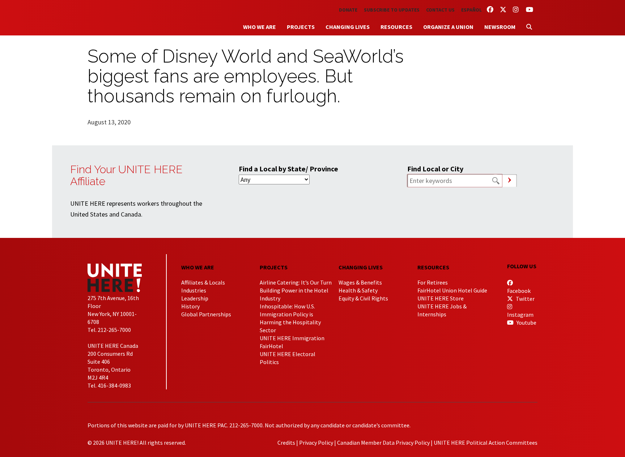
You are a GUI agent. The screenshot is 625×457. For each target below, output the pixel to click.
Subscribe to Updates (392, 9)
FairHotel (271, 346)
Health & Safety (358, 290)
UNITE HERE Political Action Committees (485, 442)
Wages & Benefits (360, 282)
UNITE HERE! (127, 18)
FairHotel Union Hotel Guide (452, 290)
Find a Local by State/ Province (288, 168)
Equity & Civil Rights (363, 298)
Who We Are (259, 26)
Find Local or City (435, 168)
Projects (301, 26)
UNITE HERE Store (440, 298)
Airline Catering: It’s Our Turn (296, 282)
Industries (193, 290)
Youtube (525, 322)
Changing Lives (348, 26)
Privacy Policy (316, 442)
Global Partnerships (206, 314)
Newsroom (499, 26)
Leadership (194, 298)
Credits (286, 442)
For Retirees (432, 282)
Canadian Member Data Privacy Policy (383, 442)
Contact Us (440, 9)
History (190, 306)
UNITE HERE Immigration (292, 338)
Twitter (525, 298)
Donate (348, 9)
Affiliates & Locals (203, 282)
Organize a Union (448, 26)
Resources (396, 26)
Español (471, 9)
